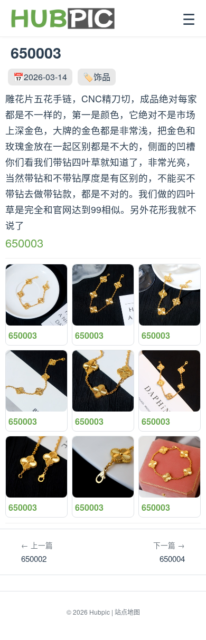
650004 (169, 552)
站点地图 (127, 611)
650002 (37, 552)
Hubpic (99, 611)
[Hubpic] (63, 18)
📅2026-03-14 (40, 77)
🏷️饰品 (96, 77)
